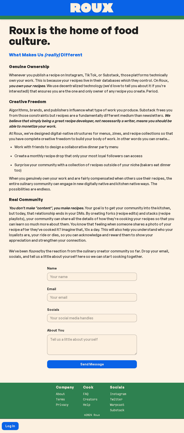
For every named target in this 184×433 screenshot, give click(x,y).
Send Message (92, 364)
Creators (90, 399)
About (60, 394)
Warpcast (117, 404)
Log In (10, 426)
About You (55, 330)
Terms (60, 399)
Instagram (118, 394)
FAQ (85, 394)
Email (51, 289)
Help (86, 404)
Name (52, 268)
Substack (117, 410)
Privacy (62, 404)
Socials (53, 309)
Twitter (116, 399)
